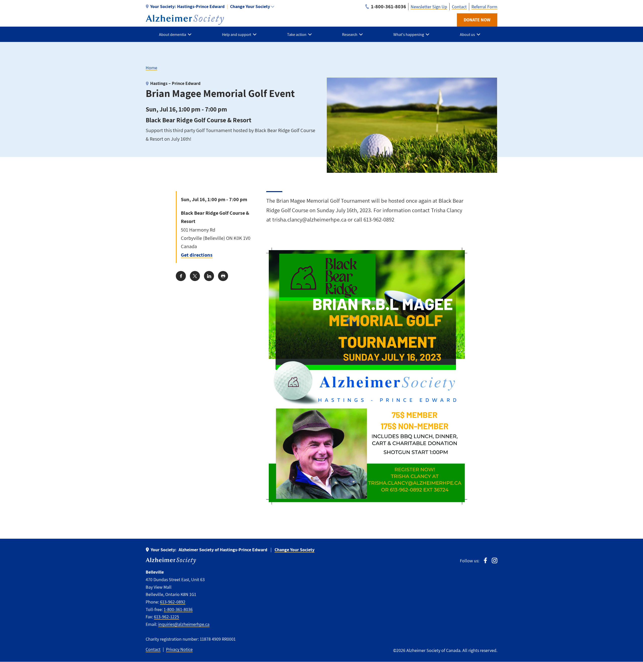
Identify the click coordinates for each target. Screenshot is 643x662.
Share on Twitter (195, 276)
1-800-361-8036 (178, 609)
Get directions (196, 254)
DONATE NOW (477, 20)
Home (151, 68)
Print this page (223, 276)
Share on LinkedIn (209, 276)
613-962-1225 (166, 617)
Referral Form (484, 7)
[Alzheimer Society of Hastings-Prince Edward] (185, 20)
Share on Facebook (181, 276)
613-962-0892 (172, 602)
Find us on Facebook (485, 560)
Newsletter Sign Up (429, 7)
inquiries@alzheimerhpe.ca (183, 624)
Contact (459, 7)
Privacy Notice (179, 649)
